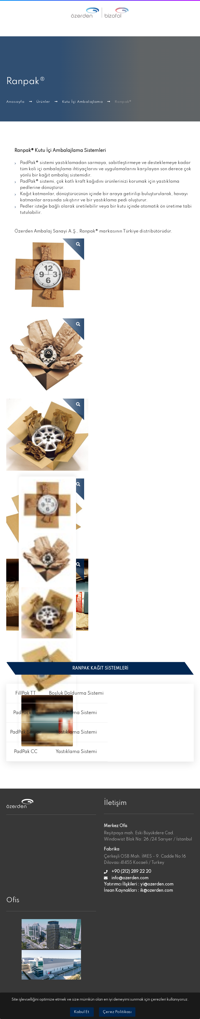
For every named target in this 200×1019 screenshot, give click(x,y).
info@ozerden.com (129, 878)
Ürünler (43, 102)
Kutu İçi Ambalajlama (83, 102)
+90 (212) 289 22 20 (131, 872)
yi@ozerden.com (156, 884)
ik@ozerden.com (156, 890)
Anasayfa (16, 102)
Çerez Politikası (117, 1012)
